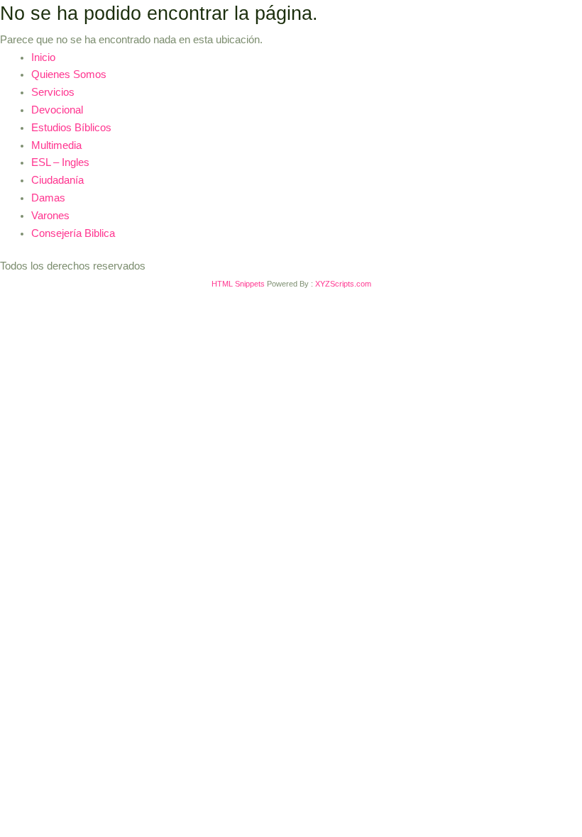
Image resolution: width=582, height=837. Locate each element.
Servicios (53, 92)
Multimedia (56, 145)
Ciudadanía (57, 180)
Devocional (57, 110)
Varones (50, 215)
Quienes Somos (68, 74)
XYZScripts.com (343, 283)
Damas (48, 198)
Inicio (43, 57)
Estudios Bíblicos (71, 127)
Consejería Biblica (73, 233)
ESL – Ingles (60, 162)
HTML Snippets (238, 283)
